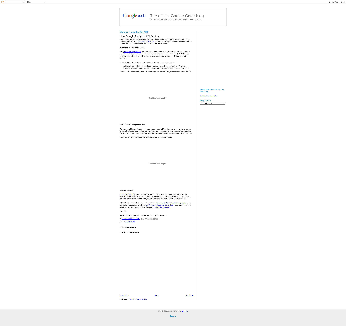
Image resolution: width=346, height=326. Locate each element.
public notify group (179, 203)
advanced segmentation (132, 52)
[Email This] (146, 219)
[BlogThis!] (148, 219)
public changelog (162, 203)
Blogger (185, 311)
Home (156, 296)
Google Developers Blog (209, 96)
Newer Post (124, 296)
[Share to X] (151, 219)
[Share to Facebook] (153, 219)
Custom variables (126, 194)
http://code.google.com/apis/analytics (159, 205)
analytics (129, 222)
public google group (162, 207)
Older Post (189, 296)
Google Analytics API (146, 41)
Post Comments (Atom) (138, 299)
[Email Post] (142, 219)
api (134, 222)
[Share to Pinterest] (156, 219)
